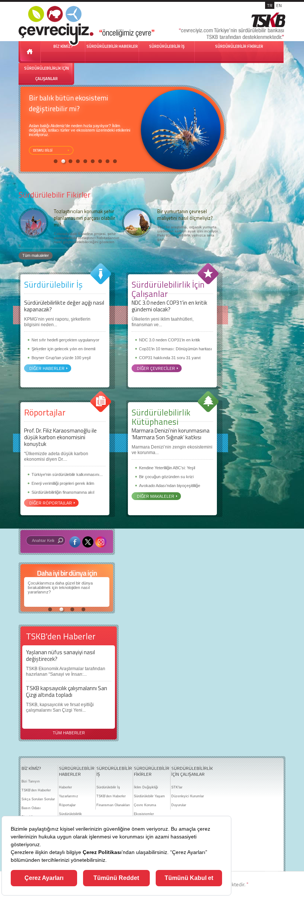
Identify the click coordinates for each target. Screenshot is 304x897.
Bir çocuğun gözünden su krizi (166, 476)
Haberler (65, 787)
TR (269, 5)
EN (279, 5)
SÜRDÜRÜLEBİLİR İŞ (167, 46)
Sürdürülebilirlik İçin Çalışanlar (168, 289)
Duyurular (178, 805)
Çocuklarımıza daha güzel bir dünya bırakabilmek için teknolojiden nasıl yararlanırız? (60, 587)
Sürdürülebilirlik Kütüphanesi (161, 417)
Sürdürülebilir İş (53, 284)
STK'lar (176, 787)
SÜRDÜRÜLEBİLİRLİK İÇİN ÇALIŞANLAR (46, 73)
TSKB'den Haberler (36, 790)
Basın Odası (31, 808)
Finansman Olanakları (113, 805)
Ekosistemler (144, 814)
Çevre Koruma (145, 805)
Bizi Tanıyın (31, 781)
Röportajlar (45, 412)
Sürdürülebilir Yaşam (149, 796)
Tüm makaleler (35, 255)
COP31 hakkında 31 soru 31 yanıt (170, 357)
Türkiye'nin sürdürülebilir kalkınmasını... (67, 474)
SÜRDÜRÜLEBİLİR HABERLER (112, 46)
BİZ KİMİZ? (31, 768)
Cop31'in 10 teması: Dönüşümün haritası (175, 349)
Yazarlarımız (68, 796)
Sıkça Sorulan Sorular (38, 799)
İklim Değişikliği (146, 787)
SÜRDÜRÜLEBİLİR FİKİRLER (239, 46)
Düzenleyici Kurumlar (187, 796)
